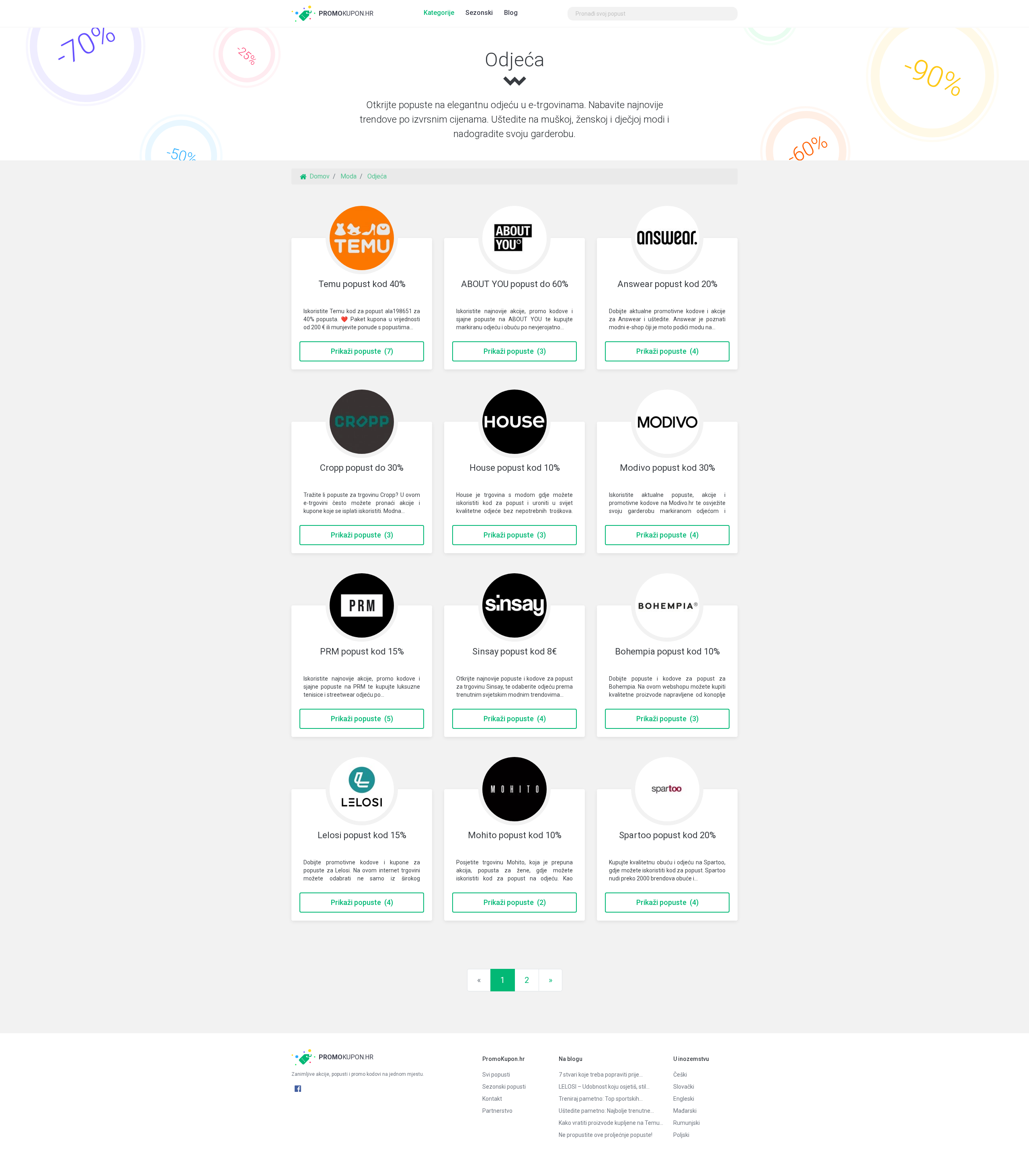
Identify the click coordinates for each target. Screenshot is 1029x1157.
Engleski (683, 1098)
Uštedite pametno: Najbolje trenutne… (606, 1111)
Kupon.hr (346, 13)
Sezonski (479, 12)
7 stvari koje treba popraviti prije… (601, 1074)
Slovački (683, 1086)
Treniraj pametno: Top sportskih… (601, 1098)
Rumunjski (686, 1123)
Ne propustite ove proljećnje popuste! (605, 1135)
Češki (680, 1074)
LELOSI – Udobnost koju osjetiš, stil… (604, 1086)
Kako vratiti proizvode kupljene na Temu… (610, 1123)
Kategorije (439, 12)
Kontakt (492, 1098)
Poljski (681, 1135)
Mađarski (685, 1111)
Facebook (298, 1088)
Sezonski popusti (504, 1086)
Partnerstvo (497, 1111)
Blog (511, 12)
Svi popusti (496, 1074)
